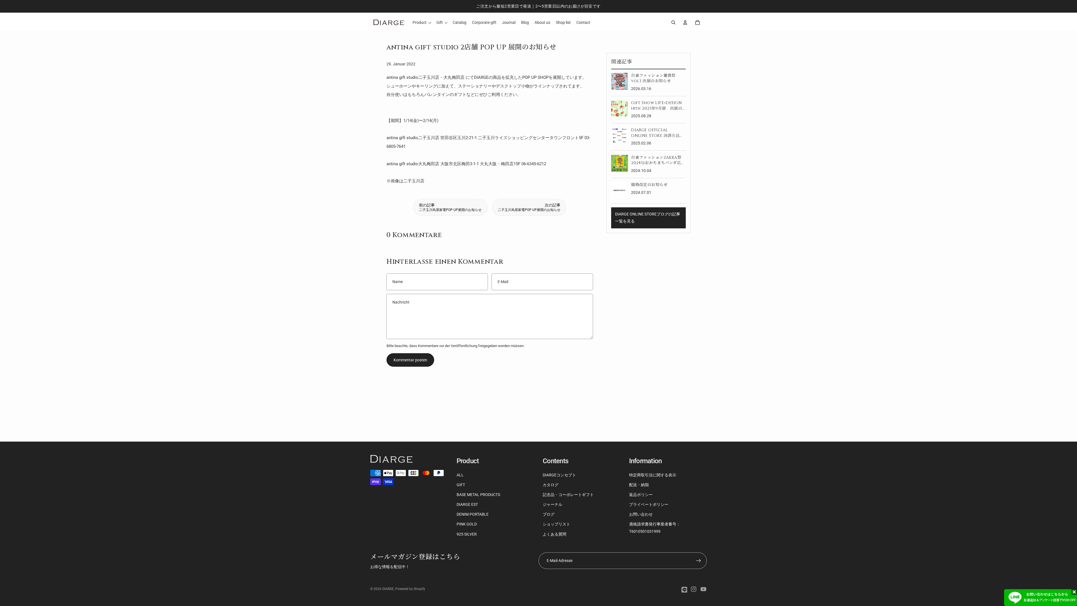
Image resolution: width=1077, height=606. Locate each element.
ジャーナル (552, 504)
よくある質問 (554, 534)
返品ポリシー (641, 494)
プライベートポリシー (648, 504)
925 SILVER (467, 534)
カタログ (550, 485)
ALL (460, 475)
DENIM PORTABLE (473, 514)
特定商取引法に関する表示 (652, 475)
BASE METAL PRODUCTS (478, 494)
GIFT (461, 485)
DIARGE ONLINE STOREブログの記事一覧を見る (647, 217)
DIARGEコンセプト (559, 475)
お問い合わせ (641, 514)
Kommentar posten (410, 360)
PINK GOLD (467, 524)
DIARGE (388, 589)
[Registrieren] (698, 560)
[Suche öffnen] (673, 22)
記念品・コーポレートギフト (568, 494)
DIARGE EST (467, 504)
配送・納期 (639, 485)
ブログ (548, 514)
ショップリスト (556, 524)
